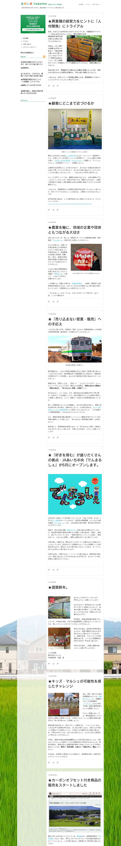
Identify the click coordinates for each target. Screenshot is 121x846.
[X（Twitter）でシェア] (53, 86)
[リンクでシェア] (57, 86)
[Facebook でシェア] (49, 86)
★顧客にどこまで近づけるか (71, 103)
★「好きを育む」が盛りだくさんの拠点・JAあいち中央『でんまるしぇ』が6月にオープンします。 (75, 460)
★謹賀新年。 (58, 587)
